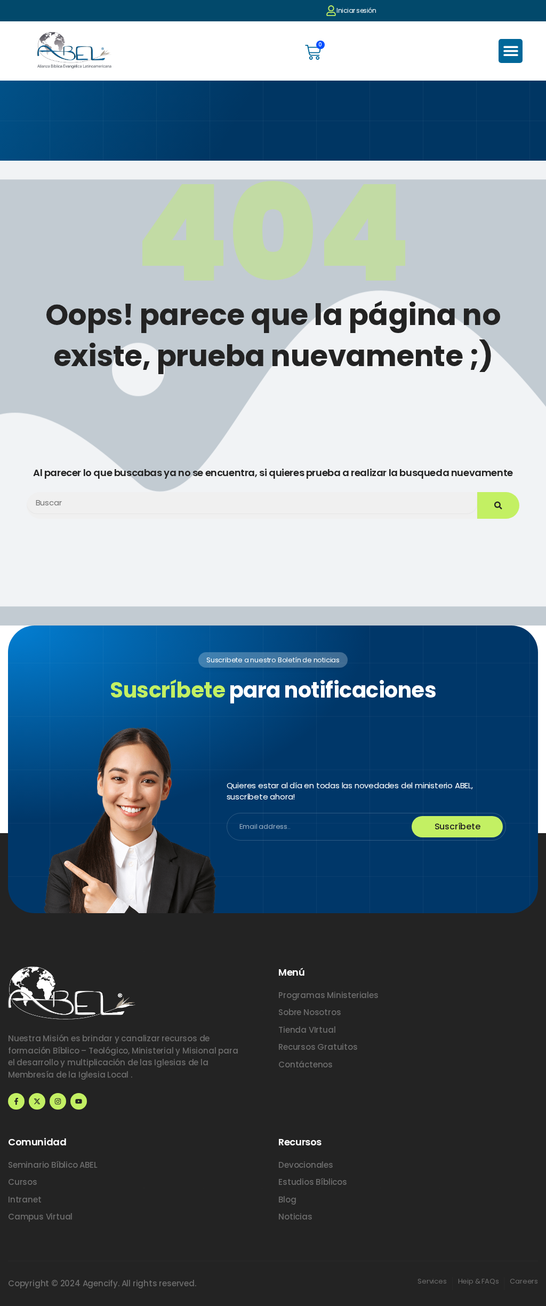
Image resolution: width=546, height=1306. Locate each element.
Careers (524, 1281)
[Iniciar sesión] (331, 10)
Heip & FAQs (478, 1281)
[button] (511, 51)
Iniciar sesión (356, 10)
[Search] (498, 505)
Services (431, 1281)
